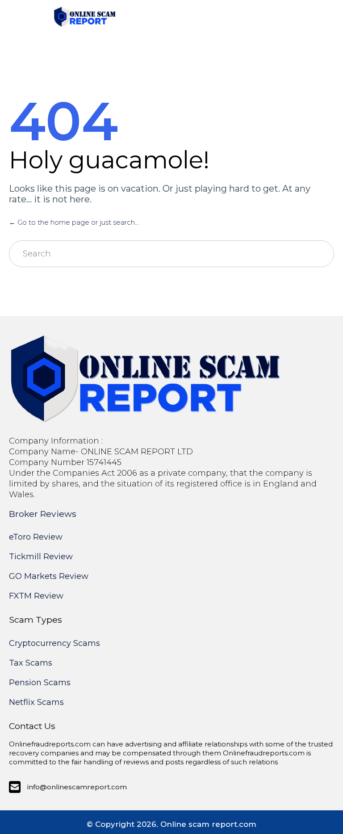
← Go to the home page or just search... (74, 222)
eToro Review (36, 537)
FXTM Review (36, 596)
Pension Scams (40, 682)
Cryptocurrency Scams (54, 643)
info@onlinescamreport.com (77, 787)
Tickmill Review (41, 557)
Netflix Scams (36, 702)
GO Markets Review (48, 576)
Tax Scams (30, 663)
